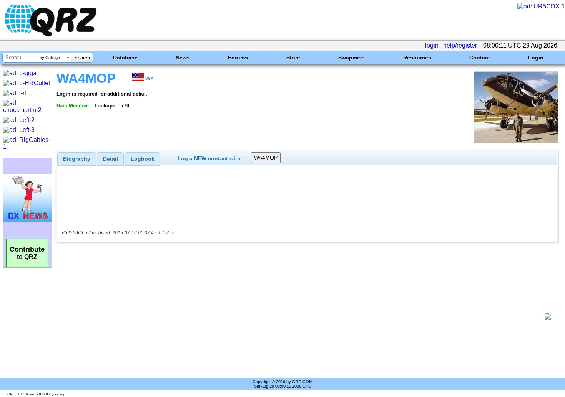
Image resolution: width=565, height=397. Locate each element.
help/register (460, 45)
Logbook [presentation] (143, 159)
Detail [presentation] (110, 159)
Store (293, 57)
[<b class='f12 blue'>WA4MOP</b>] (516, 141)
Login (535, 57)
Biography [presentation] (76, 159)
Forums (238, 57)
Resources (417, 57)
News (183, 57)
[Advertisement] (301, 316)
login (432, 45)
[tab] (76, 158)
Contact (479, 57)
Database (125, 57)
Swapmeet (351, 57)
